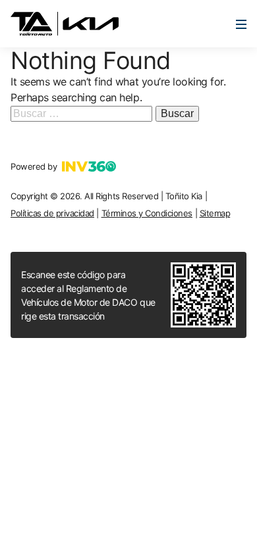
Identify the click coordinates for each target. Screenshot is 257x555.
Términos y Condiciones (146, 213)
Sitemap (215, 213)
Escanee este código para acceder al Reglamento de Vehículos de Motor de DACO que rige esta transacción (88, 295)
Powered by (34, 166)
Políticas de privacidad (52, 213)
